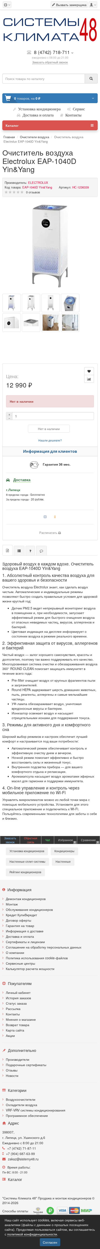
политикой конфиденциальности (32, 1234)
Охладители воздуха (21, 1104)
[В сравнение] (89, 379)
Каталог (12, 125)
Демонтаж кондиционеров (26, 898)
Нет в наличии (49, 428)
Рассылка (13, 1008)
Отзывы (11, 1070)
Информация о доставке (24, 931)
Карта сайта (15, 1030)
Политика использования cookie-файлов (37, 958)
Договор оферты (18, 920)
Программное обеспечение (27, 1115)
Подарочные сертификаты (26, 1064)
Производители (17, 1059)
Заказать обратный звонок (50, 62)
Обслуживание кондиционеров (29, 909)
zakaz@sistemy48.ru (23, 1159)
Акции (10, 1035)
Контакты (13, 1014)
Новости (12, 1075)
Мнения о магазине (21, 1019)
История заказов (18, 998)
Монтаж (12, 904)
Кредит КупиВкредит (21, 914)
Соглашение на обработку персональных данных (43, 947)
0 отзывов (33, 192)
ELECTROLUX (38, 182)
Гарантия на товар (20, 925)
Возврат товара (17, 1024)
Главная (9, 137)
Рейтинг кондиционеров (25, 872)
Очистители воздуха (34, 137)
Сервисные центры (20, 963)
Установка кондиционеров (27, 851)
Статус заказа (16, 1003)
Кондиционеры (64, 851)
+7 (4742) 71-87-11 (21, 1148)
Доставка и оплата (20, 936)
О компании (15, 952)
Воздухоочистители (20, 1099)
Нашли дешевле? (50, 440)
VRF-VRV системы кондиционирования (35, 1110)
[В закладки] (89, 371)
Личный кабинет (18, 992)
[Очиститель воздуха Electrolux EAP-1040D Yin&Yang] (50, 246)
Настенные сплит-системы (27, 861)
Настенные (63, 861)
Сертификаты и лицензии (25, 941)
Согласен (50, 1242)
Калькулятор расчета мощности (30, 968)
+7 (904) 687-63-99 (20, 1153)
